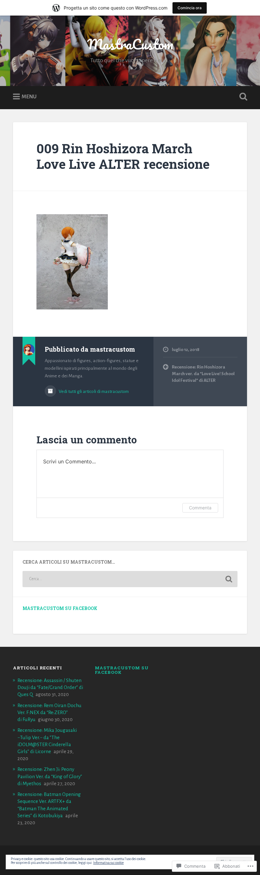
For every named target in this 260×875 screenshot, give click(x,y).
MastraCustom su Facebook (60, 608)
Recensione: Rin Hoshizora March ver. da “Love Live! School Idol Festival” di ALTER (203, 373)
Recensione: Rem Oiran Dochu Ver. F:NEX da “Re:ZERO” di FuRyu (49, 712)
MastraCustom (130, 44)
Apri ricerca (242, 97)
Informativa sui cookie (108, 863)
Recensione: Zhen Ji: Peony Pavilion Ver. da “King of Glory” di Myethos (49, 776)
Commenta (200, 507)
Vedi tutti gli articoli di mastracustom (93, 391)
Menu (29, 97)
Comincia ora (190, 7)
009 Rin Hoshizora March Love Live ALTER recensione (123, 156)
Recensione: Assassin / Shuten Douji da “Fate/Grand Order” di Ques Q (50, 687)
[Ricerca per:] (130, 579)
